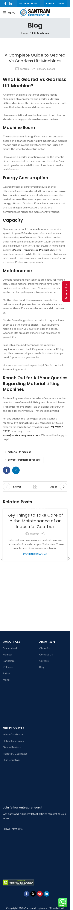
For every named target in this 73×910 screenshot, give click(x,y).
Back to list (35, 486)
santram (25, 68)
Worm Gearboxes (13, 734)
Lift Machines (40, 33)
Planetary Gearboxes (15, 753)
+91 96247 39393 (28, 3)
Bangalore (9, 660)
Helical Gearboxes (13, 740)
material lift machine (19, 452)
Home (24, 33)
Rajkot (6, 673)
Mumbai (7, 654)
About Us (45, 647)
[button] (69, 558)
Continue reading (35, 554)
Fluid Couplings (12, 759)
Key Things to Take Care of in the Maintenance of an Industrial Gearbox (35, 521)
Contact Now (55, 3)
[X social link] (33, 894)
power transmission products (24, 459)
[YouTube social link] (40, 894)
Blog (42, 667)
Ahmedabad (10, 647)
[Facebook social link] (5, 3)
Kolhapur (8, 667)
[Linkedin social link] (10, 3)
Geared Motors (12, 747)
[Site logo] (35, 12)
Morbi (6, 679)
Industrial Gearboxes (35, 508)
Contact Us (46, 654)
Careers (44, 660)
